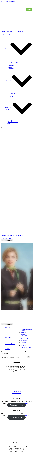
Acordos (10, 120)
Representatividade (13, 62)
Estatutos (11, 65)
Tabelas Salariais (13, 122)
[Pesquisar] (28, 357)
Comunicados (12, 93)
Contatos (7, 123)
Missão (10, 67)
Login (29, 9)
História (10, 64)
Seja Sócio (11, 68)
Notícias (10, 96)
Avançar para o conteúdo (8, 1)
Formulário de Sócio (16, 405)
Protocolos (11, 95)
